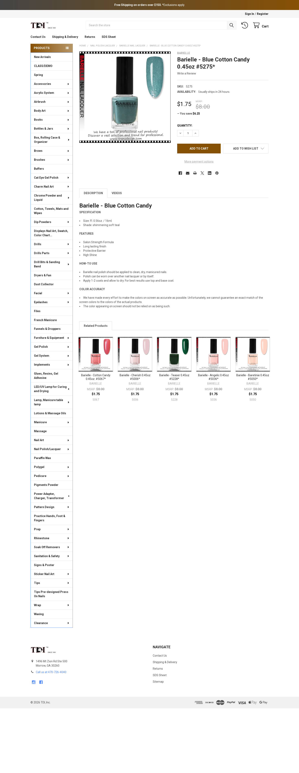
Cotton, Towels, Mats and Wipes (51, 211)
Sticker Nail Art (44, 574)
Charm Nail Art (44, 186)
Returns (90, 36)
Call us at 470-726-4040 (51, 672)
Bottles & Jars (43, 128)
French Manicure (45, 320)
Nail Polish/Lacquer (47, 449)
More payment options (199, 161)
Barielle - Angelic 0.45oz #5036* (213, 377)
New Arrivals (42, 57)
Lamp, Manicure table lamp (48, 402)
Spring (38, 75)
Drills (37, 244)
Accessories (42, 83)
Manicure (40, 422)
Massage (40, 431)
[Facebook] (180, 173)
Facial (38, 293)
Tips (37, 583)
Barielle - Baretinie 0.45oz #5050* (252, 377)
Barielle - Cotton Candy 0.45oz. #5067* (95, 377)
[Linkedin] (209, 173)
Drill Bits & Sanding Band (47, 264)
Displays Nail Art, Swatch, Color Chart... (51, 233)
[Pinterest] (217, 173)
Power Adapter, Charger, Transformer (49, 496)
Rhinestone (41, 538)
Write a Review (186, 73)
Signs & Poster (44, 565)
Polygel (39, 467)
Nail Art (39, 440)
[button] (245, 148)
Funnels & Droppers (47, 328)
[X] (202, 173)
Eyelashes (41, 302)
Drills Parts (41, 253)
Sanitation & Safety (47, 556)
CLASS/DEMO (43, 66)
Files (37, 311)
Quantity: (184, 125)
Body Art (40, 110)
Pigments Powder (46, 485)
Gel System (41, 355)
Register (262, 13)
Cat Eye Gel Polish (46, 177)
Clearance (41, 623)
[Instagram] (34, 682)
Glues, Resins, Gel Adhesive (46, 375)
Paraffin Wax (42, 458)
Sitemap (158, 681)
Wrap (37, 605)
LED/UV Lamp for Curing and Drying (50, 389)
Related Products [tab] (96, 325)
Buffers (39, 168)
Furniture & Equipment (49, 337)
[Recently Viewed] (245, 25)
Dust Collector (44, 284)
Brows (38, 150)
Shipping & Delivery (65, 36)
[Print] (195, 173)
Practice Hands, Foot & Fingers (49, 518)
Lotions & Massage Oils (50, 413)
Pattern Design (44, 507)
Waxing (39, 614)
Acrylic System (44, 92)
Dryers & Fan (42, 275)
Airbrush (40, 101)
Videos (117, 193)
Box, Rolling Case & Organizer (47, 139)
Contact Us (38, 36)
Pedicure (40, 476)
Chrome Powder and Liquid (48, 197)
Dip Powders (42, 222)
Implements (42, 364)
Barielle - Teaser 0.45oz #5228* (174, 377)
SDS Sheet (109, 36)
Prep (37, 529)
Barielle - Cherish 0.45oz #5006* (135, 377)
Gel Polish (41, 346)
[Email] (187, 173)
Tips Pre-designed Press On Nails (51, 594)
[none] (125, 97)
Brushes (39, 159)
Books (38, 119)
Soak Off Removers (47, 547)
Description (93, 193)
